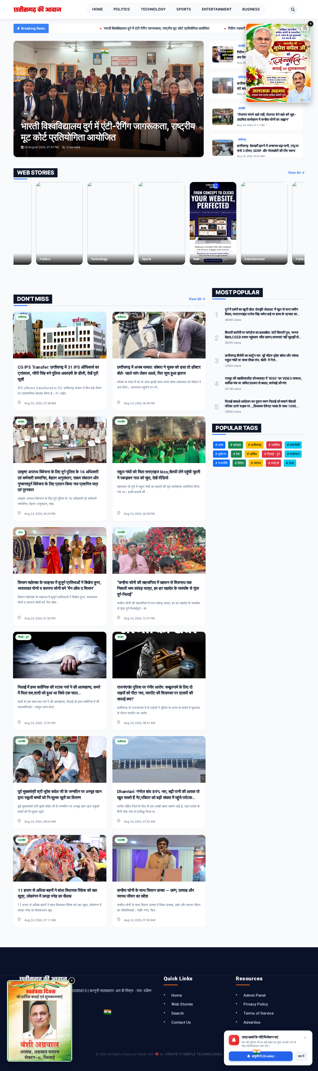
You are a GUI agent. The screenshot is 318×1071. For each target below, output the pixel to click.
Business (251, 9)
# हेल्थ (290, 463)
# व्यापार (256, 463)
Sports (183, 9)
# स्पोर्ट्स (273, 463)
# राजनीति (221, 463)
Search (177, 1013)
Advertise (252, 1022)
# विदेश (239, 463)
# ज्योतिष (274, 445)
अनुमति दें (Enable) (263, 1056)
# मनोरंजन (293, 454)
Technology (153, 9)
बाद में (301, 1056)
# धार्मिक (252, 454)
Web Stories (182, 1004)
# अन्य (219, 445)
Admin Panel (255, 995)
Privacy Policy (256, 1004)
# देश (236, 454)
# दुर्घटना (220, 454)
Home (97, 9)
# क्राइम (235, 445)
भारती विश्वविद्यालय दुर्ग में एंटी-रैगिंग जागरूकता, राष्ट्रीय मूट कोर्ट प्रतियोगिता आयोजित (94, 28)
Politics (122, 9)
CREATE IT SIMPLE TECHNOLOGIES (193, 1054)
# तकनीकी (293, 445)
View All (294, 173)
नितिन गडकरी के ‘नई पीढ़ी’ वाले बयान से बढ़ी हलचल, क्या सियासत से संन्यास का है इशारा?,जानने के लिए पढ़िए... (234, 28)
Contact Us (181, 1022)
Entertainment (217, 9)
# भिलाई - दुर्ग (272, 454)
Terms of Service (259, 1013)
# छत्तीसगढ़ (254, 445)
